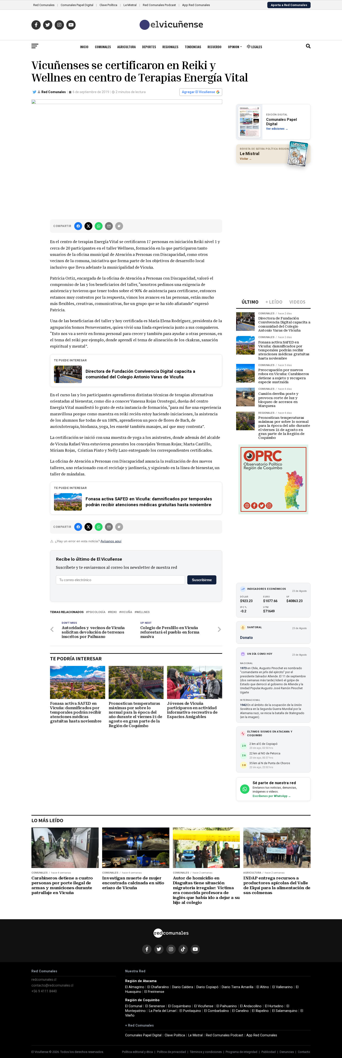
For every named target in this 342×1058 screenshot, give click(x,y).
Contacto (304, 1052)
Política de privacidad (171, 1052)
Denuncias (287, 1052)
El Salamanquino (284, 1011)
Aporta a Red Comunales (289, 5)
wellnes (143, 612)
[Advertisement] (273, 197)
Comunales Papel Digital (77, 5)
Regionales (170, 46)
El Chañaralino (158, 987)
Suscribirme (202, 580)
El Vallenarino (282, 987)
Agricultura (126, 46)
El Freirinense (154, 992)
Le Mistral (130, 5)
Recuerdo (214, 46)
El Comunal (133, 1006)
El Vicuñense (203, 1006)
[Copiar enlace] (119, 226)
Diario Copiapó (207, 987)
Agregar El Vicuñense (198, 92)
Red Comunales (43, 5)
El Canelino (240, 1011)
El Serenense (155, 1006)
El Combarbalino (216, 1011)
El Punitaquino (190, 1011)
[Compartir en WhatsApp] (99, 226)
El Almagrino (134, 987)
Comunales (103, 46)
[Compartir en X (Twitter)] (88, 226)
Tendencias (193, 46)
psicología (96, 612)
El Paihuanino (227, 1006)
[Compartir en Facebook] (78, 226)
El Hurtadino (274, 1006)
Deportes (149, 46)
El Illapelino (260, 1011)
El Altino (263, 987)
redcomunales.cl (43, 980)
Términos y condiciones (206, 1052)
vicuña (126, 612)
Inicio (84, 46)
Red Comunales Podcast (159, 5)
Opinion (233, 46)
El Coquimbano (179, 1006)
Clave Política (108, 5)
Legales (256, 46)
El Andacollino (251, 1006)
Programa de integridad (241, 1052)
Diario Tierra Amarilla (237, 987)
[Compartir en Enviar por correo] (109, 226)
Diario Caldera (182, 987)
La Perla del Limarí (162, 1011)
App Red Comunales (196, 5)
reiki (113, 612)
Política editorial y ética (137, 1052)
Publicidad (269, 1052)
